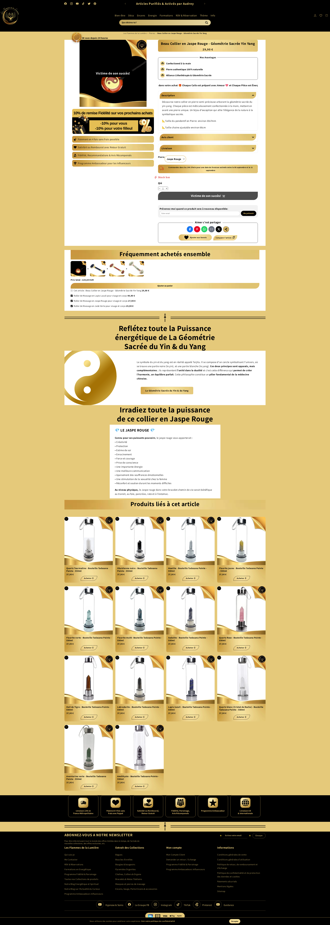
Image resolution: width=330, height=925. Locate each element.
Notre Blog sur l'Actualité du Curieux (82, 889)
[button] (120, 15)
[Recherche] (206, 22)
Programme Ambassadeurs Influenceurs (83, 893)
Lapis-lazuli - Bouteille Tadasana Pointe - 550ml (189, 708)
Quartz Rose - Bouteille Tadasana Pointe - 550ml (240, 639)
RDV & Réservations (73, 864)
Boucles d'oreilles (124, 859)
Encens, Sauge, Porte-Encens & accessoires (136, 889)
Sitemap (221, 891)
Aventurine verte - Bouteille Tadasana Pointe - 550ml (86, 777)
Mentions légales (225, 886)
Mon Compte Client (175, 854)
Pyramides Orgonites (125, 869)
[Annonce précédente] (125, 4)
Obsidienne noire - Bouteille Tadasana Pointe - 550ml (137, 569)
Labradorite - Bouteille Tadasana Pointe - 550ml (138, 708)
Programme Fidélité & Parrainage (80, 874)
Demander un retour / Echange (181, 859)
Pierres (152, 33)
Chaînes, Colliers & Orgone (128, 874)
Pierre (161, 157)
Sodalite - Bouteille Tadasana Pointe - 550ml (187, 639)
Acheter (88, 578)
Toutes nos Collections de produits (81, 879)
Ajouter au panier (165, 285)
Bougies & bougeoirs (125, 864)
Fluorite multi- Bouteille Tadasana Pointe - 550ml (139, 639)
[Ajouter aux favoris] (66, 519)
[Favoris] (320, 15)
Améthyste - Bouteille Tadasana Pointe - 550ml (138, 777)
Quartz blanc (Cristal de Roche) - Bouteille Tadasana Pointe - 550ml (241, 708)
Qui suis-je (69, 854)
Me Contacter (71, 859)
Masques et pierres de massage (130, 884)
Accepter (234, 921)
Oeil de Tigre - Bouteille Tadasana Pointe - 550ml (88, 708)
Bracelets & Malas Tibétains (128, 879)
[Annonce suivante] (205, 4)
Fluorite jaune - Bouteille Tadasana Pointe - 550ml (241, 569)
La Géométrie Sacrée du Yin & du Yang (167, 390)
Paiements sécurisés (227, 881)
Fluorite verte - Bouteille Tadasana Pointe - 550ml (89, 639)
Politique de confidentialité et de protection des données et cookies (238, 875)
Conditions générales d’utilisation (233, 859)
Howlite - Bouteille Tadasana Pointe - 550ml (187, 569)
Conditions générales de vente (232, 854)
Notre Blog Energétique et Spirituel (81, 884)
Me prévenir (248, 213)
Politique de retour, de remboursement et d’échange (237, 866)
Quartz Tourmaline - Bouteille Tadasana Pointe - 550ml (87, 569)
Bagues (118, 854)
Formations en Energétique (77, 869)
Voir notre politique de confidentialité (158, 921)
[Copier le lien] (226, 229)
